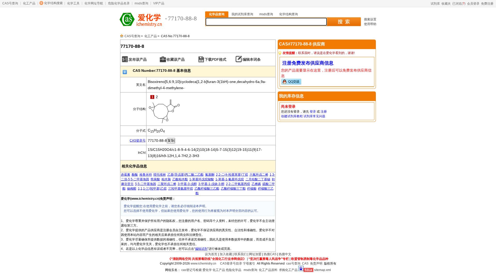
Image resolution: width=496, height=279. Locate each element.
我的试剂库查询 (242, 14)
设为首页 (211, 254)
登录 (313, 111)
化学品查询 (216, 14)
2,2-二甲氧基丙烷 (238, 184)
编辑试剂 (201, 249)
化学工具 (73, 3)
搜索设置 (370, 19)
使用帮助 (370, 24)
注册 (324, 111)
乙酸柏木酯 (180, 179)
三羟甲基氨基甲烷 (180, 188)
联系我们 (240, 254)
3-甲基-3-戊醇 (187, 184)
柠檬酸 (252, 188)
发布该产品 (138, 59)
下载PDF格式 (215, 59)
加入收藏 (226, 254)
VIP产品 (158, 3)
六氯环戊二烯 (259, 174)
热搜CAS (270, 254)
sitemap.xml (322, 270)
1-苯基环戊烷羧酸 (201, 179)
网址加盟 (255, 254)
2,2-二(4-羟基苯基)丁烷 (232, 174)
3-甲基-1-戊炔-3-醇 (211, 184)
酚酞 (135, 174)
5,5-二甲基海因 (145, 184)
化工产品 (29, 3)
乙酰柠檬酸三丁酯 (233, 188)
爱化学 (207, 270)
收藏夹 (446, 3)
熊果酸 (155, 179)
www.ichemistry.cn (203, 263)
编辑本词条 (252, 59)
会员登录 (473, 3)
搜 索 (344, 21)
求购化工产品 (288, 270)
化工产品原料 (268, 270)
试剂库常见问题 (314, 116)
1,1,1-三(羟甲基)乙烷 (152, 188)
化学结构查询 (288, 14)
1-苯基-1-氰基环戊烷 (229, 179)
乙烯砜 (256, 184)
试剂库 (435, 3)
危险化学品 (233, 270)
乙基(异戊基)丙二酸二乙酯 (185, 174)
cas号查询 (293, 263)
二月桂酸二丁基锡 (257, 179)
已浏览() (459, 3)
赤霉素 (125, 174)
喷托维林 (159, 174)
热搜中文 (285, 254)
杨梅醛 (131, 188)
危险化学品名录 (119, 3)
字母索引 (249, 263)
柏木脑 (166, 179)
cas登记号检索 (191, 270)
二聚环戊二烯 (167, 184)
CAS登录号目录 (231, 263)
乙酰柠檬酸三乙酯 (207, 188)
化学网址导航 (93, 3)
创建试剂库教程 (292, 116)
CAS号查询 (10, 3)
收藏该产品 (176, 59)
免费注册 (487, 3)
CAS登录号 (137, 140)
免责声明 (316, 263)
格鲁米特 (146, 174)
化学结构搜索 (53, 3)
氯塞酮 (209, 174)
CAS (305, 263)
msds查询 (141, 3)
